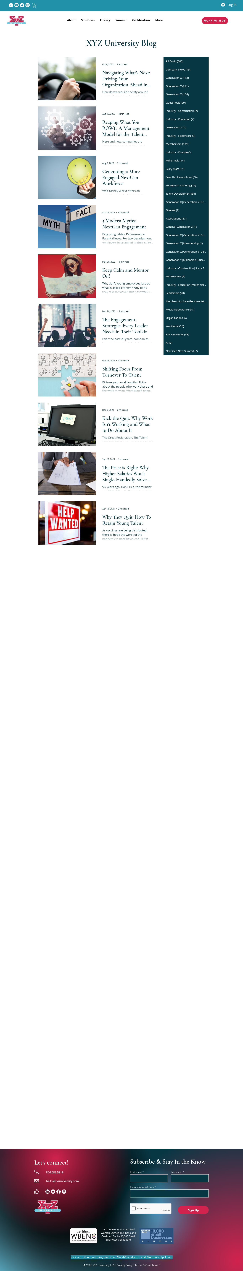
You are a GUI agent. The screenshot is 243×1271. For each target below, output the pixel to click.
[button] (34, 5)
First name (136, 1172)
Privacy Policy (125, 1265)
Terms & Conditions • (147, 1265)
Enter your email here (142, 1187)
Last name (176, 1172)
